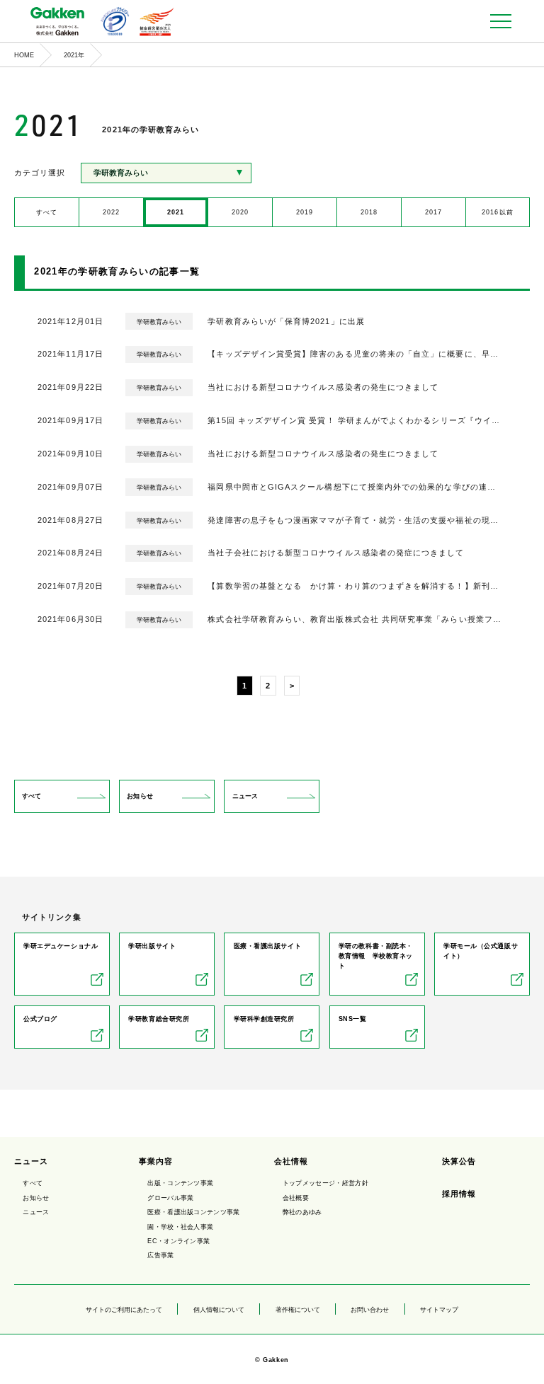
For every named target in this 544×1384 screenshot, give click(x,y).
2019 (304, 212)
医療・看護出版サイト (268, 946)
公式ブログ (40, 1018)
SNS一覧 (353, 1018)
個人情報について (218, 1309)
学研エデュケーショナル (60, 946)
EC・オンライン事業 (178, 1241)
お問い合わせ (370, 1309)
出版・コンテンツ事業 (180, 1183)
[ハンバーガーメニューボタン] (501, 21)
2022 (111, 212)
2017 (433, 212)
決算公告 (459, 1161)
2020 (240, 212)
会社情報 (291, 1161)
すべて (46, 212)
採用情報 (459, 1193)
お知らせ (140, 796)
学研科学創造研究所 (264, 1018)
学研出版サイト (152, 946)
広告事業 (160, 1255)
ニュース (245, 796)
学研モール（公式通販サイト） (480, 950)
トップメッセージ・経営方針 (325, 1183)
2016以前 (497, 212)
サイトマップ (439, 1309)
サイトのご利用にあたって (124, 1309)
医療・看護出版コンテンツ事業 (193, 1212)
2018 (369, 212)
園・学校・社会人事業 (180, 1226)
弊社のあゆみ (302, 1212)
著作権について (298, 1309)
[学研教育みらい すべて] (166, 173)
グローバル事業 (170, 1197)
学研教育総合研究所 (158, 1018)
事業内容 (156, 1161)
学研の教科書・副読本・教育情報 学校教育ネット (376, 955)
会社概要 (296, 1197)
